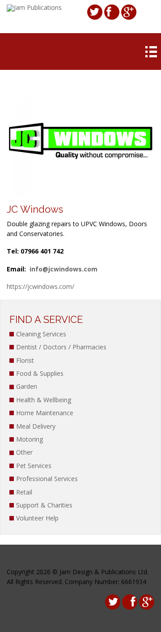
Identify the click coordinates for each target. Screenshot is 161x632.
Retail (24, 492)
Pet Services (33, 465)
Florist (25, 360)
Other (24, 452)
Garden (26, 386)
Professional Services (47, 478)
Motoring (29, 439)
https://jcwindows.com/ (40, 286)
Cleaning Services (41, 334)
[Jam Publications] (34, 7)
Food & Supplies (40, 373)
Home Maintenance (44, 412)
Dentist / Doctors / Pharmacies (61, 347)
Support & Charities (44, 505)
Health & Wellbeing (43, 400)
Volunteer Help (37, 518)
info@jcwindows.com (63, 269)
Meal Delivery (35, 426)
